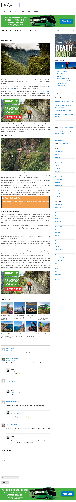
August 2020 (58, 154)
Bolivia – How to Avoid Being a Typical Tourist (31, 316)
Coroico (11, 88)
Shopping (57, 246)
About (9, 12)
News (56, 229)
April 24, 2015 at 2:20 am (15, 413)
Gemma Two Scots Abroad (13, 401)
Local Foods (58, 221)
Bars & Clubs (58, 207)
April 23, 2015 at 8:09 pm (10, 402)
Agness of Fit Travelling (12, 358)
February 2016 (58, 176)
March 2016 (58, 174)
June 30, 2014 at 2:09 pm (10, 425)
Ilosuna (28, 172)
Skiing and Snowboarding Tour (64, 73)
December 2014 (59, 182)
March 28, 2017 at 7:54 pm (11, 360)
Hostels (57, 215)
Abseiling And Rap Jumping (63, 78)
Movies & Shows (59, 224)
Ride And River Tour (61, 83)
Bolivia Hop (5, 203)
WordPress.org (58, 279)
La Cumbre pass (45, 91)
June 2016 (57, 168)
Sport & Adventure (59, 249)
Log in (56, 271)
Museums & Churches (60, 226)
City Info (36, 12)
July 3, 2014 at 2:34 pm (15, 438)
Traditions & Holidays (60, 257)
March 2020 (58, 157)
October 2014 (58, 188)
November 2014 (59, 185)
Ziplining (59, 76)
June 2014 (57, 196)
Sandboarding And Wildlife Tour (64, 80)
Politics (57, 238)
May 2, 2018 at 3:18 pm (10, 350)
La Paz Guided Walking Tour (63, 87)
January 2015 (58, 179)
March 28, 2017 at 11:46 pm (16, 371)
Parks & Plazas (58, 232)
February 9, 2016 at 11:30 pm (16, 392)
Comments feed (59, 277)
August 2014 (58, 190)
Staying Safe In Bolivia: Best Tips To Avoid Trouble (43, 335)
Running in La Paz (63, 136)
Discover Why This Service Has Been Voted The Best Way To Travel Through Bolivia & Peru (7, 335)
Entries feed (58, 274)
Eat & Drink (21, 12)
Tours (56, 254)
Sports (56, 252)
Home (4, 12)
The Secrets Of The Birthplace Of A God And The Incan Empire (19, 335)
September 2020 (59, 151)
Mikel (28, 76)
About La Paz (58, 204)
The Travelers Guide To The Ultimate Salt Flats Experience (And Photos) (31, 335)
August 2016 (58, 165)
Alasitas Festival (64, 143)
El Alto (56, 212)
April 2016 (57, 171)
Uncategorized (58, 263)
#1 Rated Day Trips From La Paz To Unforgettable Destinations (5, 317)
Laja (56, 119)
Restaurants (58, 240)
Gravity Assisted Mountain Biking (20, 250)
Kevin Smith (58, 139)
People (57, 235)
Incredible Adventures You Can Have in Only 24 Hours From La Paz (19, 317)
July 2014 (57, 193)
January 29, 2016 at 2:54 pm (11, 381)
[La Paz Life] (12, 5)
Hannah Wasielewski (11, 424)
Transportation (58, 260)
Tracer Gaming (10, 348)
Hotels (56, 218)
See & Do (29, 12)
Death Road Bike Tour (62, 71)
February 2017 (58, 162)
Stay (15, 12)
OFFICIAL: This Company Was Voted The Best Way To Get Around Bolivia (43, 317)
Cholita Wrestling (61, 85)
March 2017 (58, 160)
